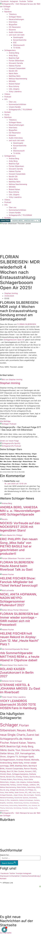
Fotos (2, 792)
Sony (38, 792)
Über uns (12, 102)
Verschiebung (17, 808)
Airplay (3, 771)
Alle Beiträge (5, 421)
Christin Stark (5, 774)
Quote (11, 750)
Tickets (26, 777)
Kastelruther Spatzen (7, 454)
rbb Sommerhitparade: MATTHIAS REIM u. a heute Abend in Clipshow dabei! (19, 656)
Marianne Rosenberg (6, 797)
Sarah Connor (5, 469)
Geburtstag (31, 787)
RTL (26, 792)
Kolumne (12, 30)
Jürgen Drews (18, 795)
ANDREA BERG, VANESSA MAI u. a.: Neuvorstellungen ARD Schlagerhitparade (20, 510)
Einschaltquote (34, 803)
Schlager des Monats (17, 790)
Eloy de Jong (21, 456)
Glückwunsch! (18, 45)
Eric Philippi (29, 790)
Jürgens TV (12, 756)
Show (3, 756)
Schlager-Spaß (26, 756)
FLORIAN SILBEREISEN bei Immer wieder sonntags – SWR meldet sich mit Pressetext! (19, 619)
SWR (12, 766)
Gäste (3, 750)
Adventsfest (33, 797)
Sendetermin (14, 800)
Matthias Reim (14, 76)
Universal (34, 805)
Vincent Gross (4, 805)
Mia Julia (32, 464)
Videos (7, 94)
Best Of (10, 771)
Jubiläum (32, 785)
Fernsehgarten (27, 753)
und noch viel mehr (16, 35)
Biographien (5, 835)
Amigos (12, 782)
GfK (38, 785)
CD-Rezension (15, 27)
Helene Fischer (15, 66)
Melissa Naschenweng (18, 79)
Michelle (12, 81)
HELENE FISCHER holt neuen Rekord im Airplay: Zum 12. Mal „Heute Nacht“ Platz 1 (19, 639)
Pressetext (25, 808)
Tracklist (37, 795)
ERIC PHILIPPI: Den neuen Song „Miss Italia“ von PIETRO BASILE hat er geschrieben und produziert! (19, 546)
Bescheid (21, 472)
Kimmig (19, 777)
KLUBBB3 (24, 466)
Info (6, 99)
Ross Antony (14, 86)
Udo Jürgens (14, 89)
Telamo (31, 742)
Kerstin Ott (13, 71)
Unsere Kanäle (15, 107)
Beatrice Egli (14, 58)
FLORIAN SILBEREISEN (26, 324)
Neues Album (26, 730)
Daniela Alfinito (22, 805)
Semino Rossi (16, 469)
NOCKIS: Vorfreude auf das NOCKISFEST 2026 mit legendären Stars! (20, 526)
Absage (31, 808)
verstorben (9, 803)
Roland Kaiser (14, 84)
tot (35, 790)
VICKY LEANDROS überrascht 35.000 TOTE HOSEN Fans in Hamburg (18, 704)
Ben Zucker (7, 461)
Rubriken (8, 12)
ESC (15, 42)
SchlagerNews (6, 827)
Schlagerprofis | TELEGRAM (20, 109)
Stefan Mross (7, 753)
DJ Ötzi (7, 800)
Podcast (7, 97)
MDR (2, 746)
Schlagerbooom (7, 759)
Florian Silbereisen (16, 60)
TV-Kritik (16, 48)
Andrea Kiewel (23, 759)
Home (6, 9)
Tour (17, 750)
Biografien (13, 24)
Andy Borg (13, 55)
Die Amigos (16, 464)
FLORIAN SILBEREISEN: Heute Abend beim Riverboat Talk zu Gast (17, 565)
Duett (35, 808)
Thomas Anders (6, 779)
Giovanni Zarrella (16, 63)
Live (29, 805)
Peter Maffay (9, 792)
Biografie (2, 803)
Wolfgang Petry (4, 810)
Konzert (28, 771)
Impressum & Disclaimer (10, 876)
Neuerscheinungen (16, 19)
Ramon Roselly (11, 456)
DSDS (38, 787)
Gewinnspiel (18, 37)
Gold (34, 792)
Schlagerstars (10, 50)
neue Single (8, 734)
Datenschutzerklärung (30, 876)
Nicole (2, 800)
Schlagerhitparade (6, 795)
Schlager (9, 724)
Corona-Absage (22, 785)
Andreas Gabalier (17, 459)
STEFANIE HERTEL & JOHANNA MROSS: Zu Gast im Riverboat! (20, 688)
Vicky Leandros (15, 91)
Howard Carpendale (17, 68)
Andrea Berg (14, 53)
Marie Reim (13, 73)
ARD (30, 792)
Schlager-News (15, 17)
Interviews (13, 22)
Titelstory (13, 14)
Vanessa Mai (4, 785)
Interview (26, 803)
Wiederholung (18, 803)
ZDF (17, 753)
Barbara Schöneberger (26, 800)
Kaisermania (9, 808)
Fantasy (2, 466)
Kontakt (7, 112)
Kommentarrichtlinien (17, 104)
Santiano (24, 464)
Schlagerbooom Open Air (14, 340)
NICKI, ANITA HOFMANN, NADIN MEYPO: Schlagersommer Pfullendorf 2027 (18, 599)
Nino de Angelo (29, 795)
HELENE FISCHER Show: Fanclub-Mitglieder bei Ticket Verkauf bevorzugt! (19, 581)
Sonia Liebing (13, 805)
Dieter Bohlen (21, 787)
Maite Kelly (18, 762)
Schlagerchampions (20, 774)
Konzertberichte (19, 40)
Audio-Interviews (16, 32)
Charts (21, 734)
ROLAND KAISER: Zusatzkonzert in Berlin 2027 (17, 672)
